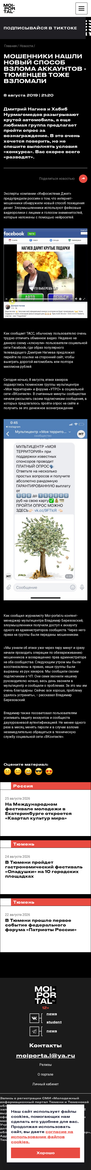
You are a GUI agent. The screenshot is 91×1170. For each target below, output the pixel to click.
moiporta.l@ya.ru (45, 1055)
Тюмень (23, 844)
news (52, 1014)
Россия (23, 785)
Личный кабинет (45, 1084)
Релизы (45, 1065)
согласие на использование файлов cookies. (42, 1136)
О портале (45, 1074)
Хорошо (46, 1153)
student (54, 1022)
